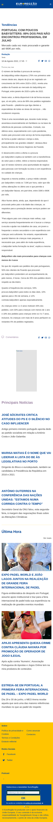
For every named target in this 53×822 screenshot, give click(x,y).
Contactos (31, 734)
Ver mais (47, 538)
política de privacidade (33, 803)
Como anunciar (33, 731)
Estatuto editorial (9, 741)
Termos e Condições (11, 738)
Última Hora (11, 532)
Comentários (11, 337)
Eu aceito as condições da (23, 803)
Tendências (9, 24)
